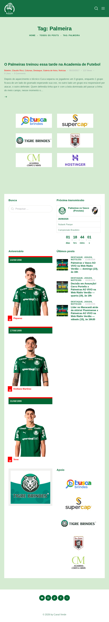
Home (32, 35)
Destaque (37, 70)
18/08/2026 (90, 280)
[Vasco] (95, 211)
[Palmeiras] (62, 211)
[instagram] (48, 598)
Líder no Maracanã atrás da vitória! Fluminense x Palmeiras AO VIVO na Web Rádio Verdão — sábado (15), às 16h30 (84, 313)
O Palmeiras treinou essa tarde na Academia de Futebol (52, 64)
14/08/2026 (90, 304)
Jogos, (88, 257)
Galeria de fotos (50, 70)
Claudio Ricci (18, 70)
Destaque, (77, 257)
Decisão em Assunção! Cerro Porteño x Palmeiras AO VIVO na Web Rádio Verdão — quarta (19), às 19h (83, 289)
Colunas (28, 70)
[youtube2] (42, 598)
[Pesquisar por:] (30, 208)
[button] (103, 9)
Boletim (7, 70)
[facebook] (61, 598)
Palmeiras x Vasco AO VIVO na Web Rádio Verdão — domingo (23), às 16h (84, 267)
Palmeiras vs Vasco (78, 208)
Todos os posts (49, 35)
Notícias (62, 70)
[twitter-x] (67, 598)
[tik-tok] (54, 598)
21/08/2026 (90, 259)
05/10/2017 (74, 70)
